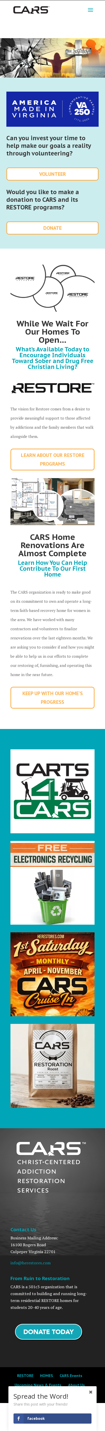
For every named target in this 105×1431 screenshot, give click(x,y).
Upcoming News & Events (38, 1384)
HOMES (46, 1375)
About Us (76, 1384)
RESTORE (25, 1375)
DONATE (52, 228)
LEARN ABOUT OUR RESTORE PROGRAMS (52, 459)
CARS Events (71, 1375)
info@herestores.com (30, 1263)
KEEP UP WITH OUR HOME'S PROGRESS (52, 697)
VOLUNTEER (52, 174)
